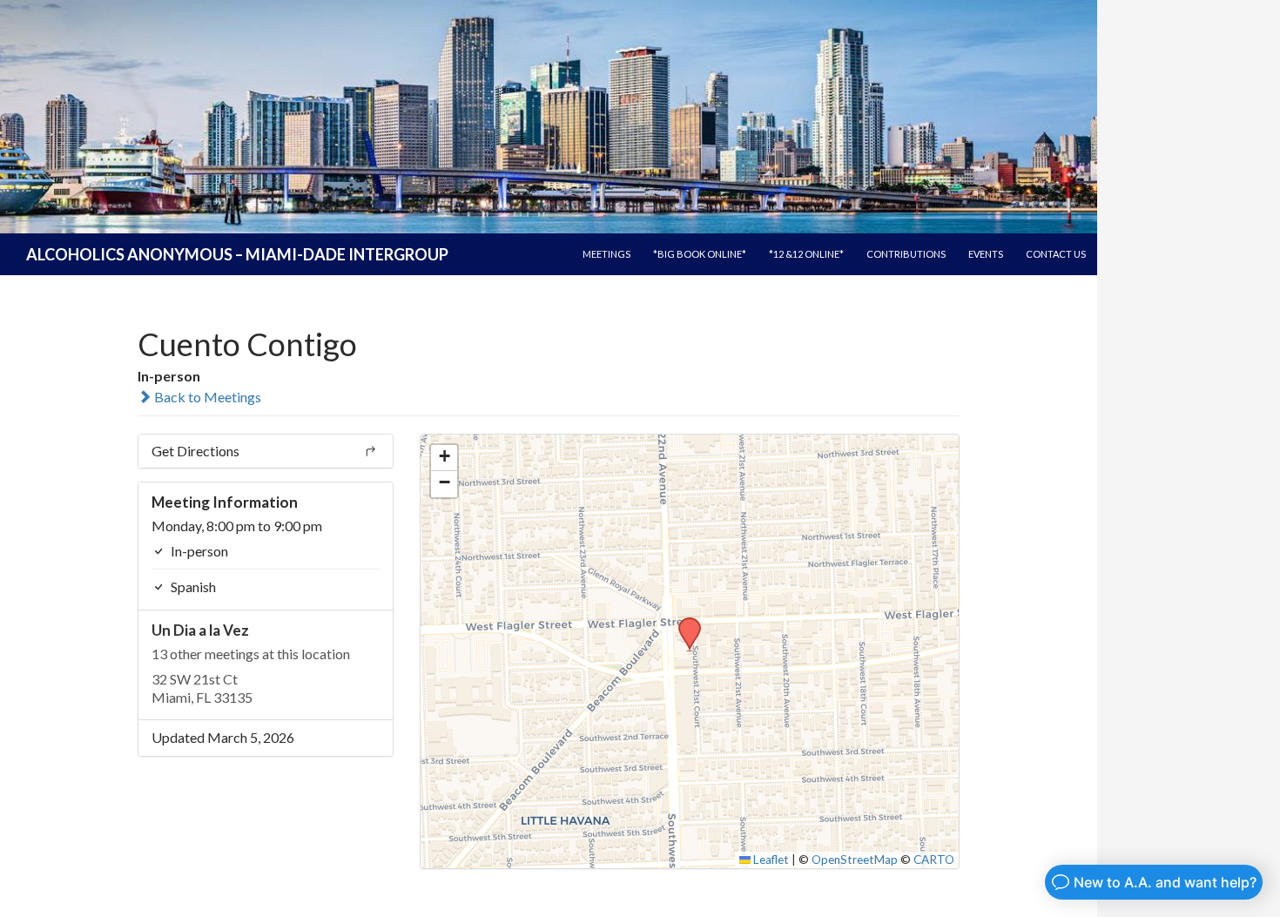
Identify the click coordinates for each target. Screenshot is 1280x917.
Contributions (906, 254)
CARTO (933, 859)
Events (985, 254)
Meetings (606, 254)
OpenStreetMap (855, 859)
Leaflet (770, 859)
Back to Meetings (206, 396)
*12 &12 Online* (806, 254)
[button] (683, 622)
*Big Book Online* (699, 254)
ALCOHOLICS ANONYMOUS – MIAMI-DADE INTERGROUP (237, 254)
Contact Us (1056, 254)
